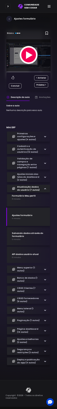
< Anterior (41, 77)
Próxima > (41, 84)
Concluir (15, 85)
